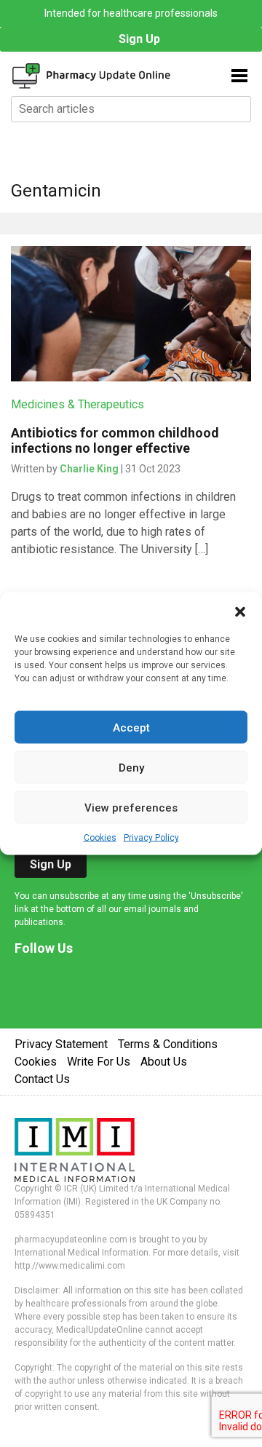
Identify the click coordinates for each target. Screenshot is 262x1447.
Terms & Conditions (168, 1044)
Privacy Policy (151, 838)
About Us (163, 1062)
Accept (131, 727)
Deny (131, 767)
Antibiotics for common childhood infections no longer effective (115, 440)
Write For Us (98, 1062)
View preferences (131, 807)
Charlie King (89, 469)
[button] (240, 610)
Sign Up (139, 39)
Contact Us (42, 1079)
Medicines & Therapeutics (77, 404)
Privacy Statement (61, 1044)
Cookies (100, 838)
